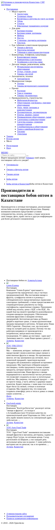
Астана (9, 422)
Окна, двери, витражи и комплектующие (28, 108)
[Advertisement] (27, 249)
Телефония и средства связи (30, 62)
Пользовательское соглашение (20, 516)
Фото (8, 396)
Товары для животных (27, 95)
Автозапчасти (23, 79)
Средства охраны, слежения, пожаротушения (30, 123)
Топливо (21, 131)
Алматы (31, 280)
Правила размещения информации (22, 518)
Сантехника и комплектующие (31, 119)
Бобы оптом (11, 179)
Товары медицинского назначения (32, 86)
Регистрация (12, 145)
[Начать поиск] (27, 155)
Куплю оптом (12, 139)
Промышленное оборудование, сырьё (34, 117)
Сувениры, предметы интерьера (31, 40)
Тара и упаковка (24, 93)
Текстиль (21, 43)
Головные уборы (24, 16)
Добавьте (30, 158)
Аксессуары (22, 14)
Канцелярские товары (27, 57)
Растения (21, 91)
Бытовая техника (25, 31)
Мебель (20, 35)
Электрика (22, 134)
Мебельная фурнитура (27, 100)
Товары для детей (25, 74)
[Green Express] (7, 283)
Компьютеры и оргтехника (29, 59)
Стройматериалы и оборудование (32, 127)
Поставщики (12, 9)
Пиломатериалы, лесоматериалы (32, 112)
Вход (8, 148)
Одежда (20, 23)
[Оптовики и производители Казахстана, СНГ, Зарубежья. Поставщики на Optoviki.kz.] (27, 4)
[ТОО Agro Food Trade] (7, 425)
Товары (9, 136)
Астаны (38, 280)
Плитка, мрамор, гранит (28, 115)
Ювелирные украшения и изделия (32, 26)
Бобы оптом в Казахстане (18, 184)
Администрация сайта (16, 514)
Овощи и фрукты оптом (17, 169)
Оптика (20, 83)
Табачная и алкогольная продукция (33, 52)
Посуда (20, 38)
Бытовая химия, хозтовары (29, 33)
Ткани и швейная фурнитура (30, 129)
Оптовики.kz (12, 165)
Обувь (20, 21)
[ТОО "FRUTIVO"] (7, 343)
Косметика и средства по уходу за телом (35, 19)
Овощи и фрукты (25, 47)
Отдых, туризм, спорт (27, 71)
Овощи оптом (12, 174)
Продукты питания (26, 50)
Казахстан (19, 341)
